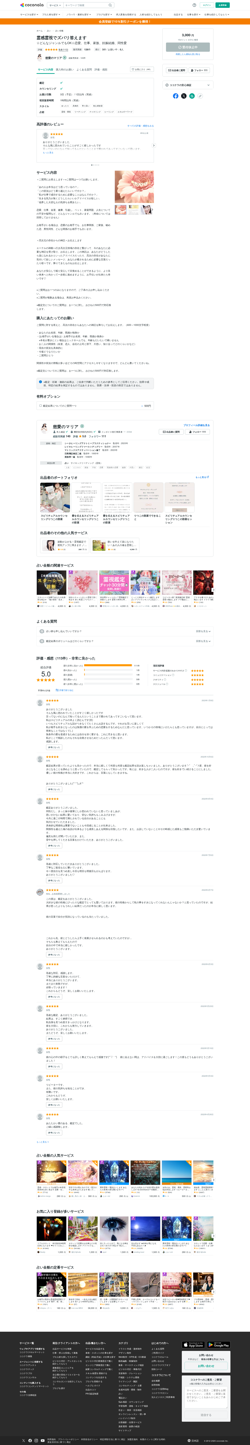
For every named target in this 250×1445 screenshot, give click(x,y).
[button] (188, 85)
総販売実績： (77, 58)
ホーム (40, 30)
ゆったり (65, 105)
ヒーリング (109, 111)
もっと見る (48, 152)
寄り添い (85, 105)
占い (49, 30)
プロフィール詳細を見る (197, 425)
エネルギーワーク (125, 111)
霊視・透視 (66, 111)
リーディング (80, 111)
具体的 (75, 105)
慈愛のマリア (66, 426)
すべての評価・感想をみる (140, 125)
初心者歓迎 (98, 105)
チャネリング (95, 111)
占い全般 (59, 30)
